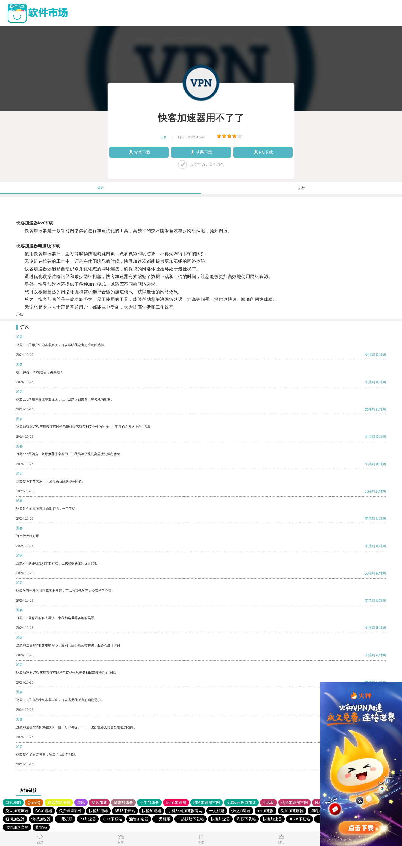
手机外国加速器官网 (185, 811)
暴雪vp (41, 827)
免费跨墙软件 (70, 811)
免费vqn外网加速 (241, 802)
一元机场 (217, 811)
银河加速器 (15, 819)
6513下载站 (125, 811)
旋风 (81, 802)
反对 (379, 355)
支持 (368, 355)
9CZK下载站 (299, 819)
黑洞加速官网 (16, 827)
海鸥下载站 (246, 819)
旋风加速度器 (58, 802)
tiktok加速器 (176, 802)
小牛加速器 (149, 802)
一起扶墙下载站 (190, 819)
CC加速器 (43, 811)
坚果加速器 (123, 802)
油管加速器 (138, 819)
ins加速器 (265, 811)
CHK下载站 (112, 819)
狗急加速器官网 (206, 802)
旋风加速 (99, 802)
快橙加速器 (98, 811)
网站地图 (13, 802)
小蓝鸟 (268, 802)
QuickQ (34, 802)
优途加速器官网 (294, 802)
